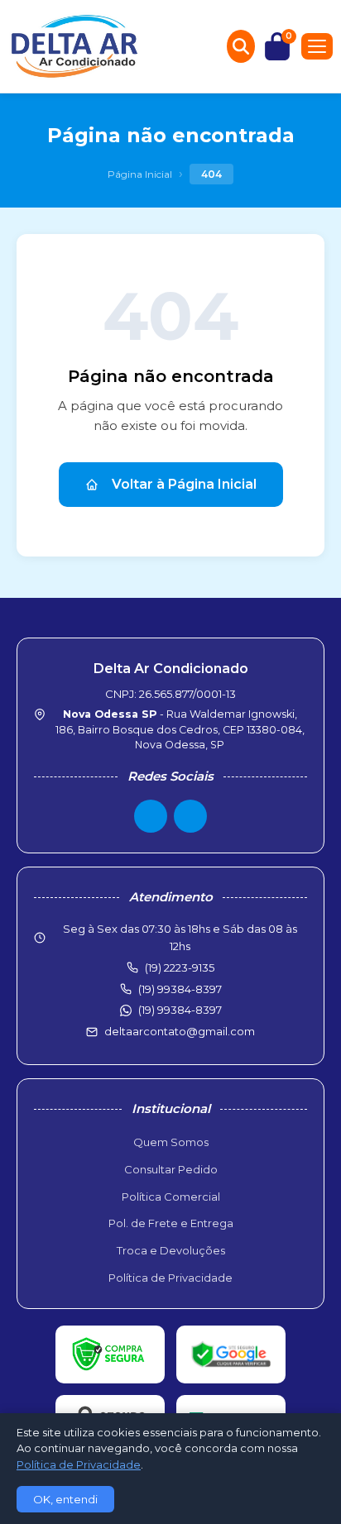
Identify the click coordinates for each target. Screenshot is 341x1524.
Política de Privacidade (170, 1277)
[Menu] (317, 46)
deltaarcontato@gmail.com (179, 1031)
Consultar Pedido (171, 1169)
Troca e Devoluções (171, 1250)
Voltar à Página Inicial (184, 484)
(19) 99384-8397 (180, 1009)
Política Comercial (171, 1196)
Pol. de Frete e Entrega (170, 1223)
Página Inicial (140, 174)
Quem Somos (171, 1142)
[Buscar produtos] (241, 46)
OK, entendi (65, 1499)
